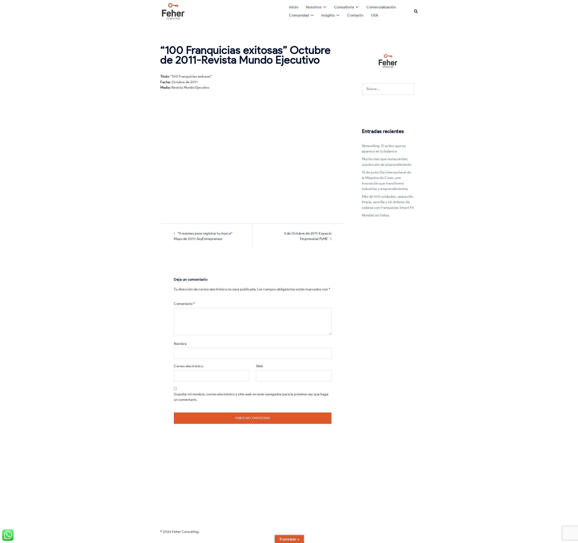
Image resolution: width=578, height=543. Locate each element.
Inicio (293, 7)
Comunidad (299, 15)
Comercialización (381, 7)
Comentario (184, 304)
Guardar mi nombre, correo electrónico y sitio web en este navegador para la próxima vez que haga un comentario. (251, 397)
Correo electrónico (188, 366)
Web (259, 366)
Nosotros (314, 7)
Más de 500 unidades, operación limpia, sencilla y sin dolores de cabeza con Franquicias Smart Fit (388, 202)
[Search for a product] (416, 11)
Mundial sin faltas (375, 215)
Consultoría (344, 7)
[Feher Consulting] (173, 11)
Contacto (355, 15)
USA (374, 15)
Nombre (180, 344)
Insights (328, 15)
